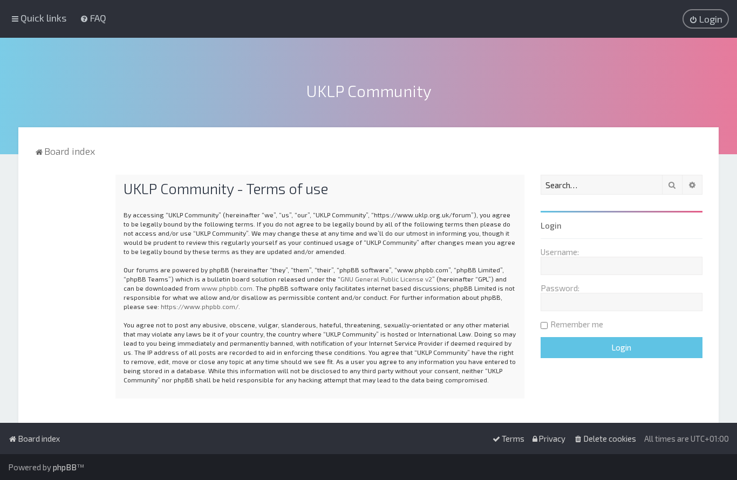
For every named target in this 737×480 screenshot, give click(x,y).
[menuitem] (93, 17)
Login (551, 225)
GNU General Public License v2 (386, 279)
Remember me (576, 324)
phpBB (65, 467)
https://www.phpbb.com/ (199, 306)
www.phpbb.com (227, 288)
